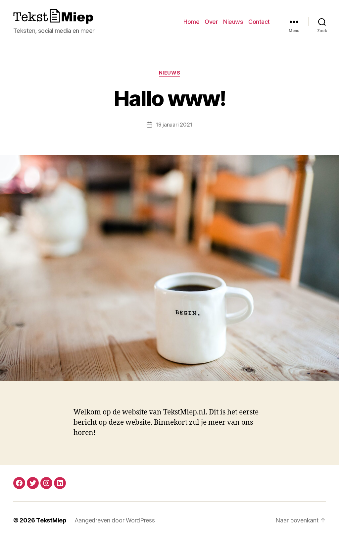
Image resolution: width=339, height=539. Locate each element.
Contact (259, 21)
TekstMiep (51, 520)
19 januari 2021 (174, 124)
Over (211, 21)
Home (191, 21)
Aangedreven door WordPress (114, 520)
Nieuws (233, 21)
